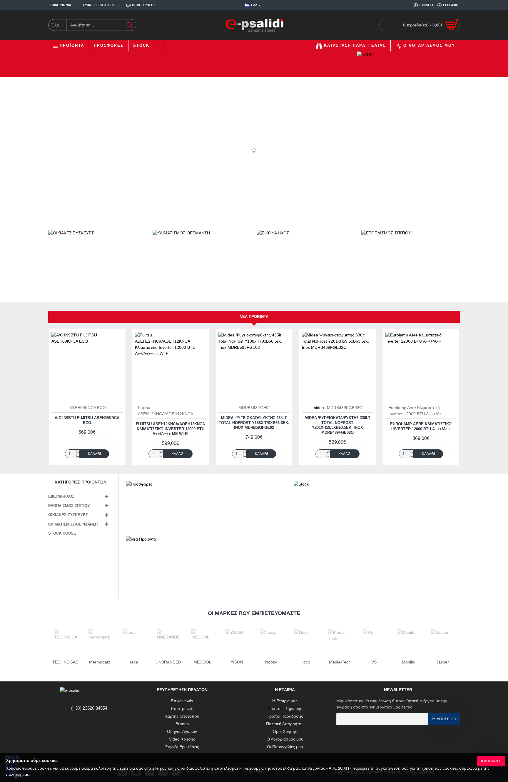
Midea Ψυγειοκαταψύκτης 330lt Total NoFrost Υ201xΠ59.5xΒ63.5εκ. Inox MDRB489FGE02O (337, 425)
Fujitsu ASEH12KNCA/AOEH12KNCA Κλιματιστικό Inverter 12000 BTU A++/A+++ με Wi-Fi (170, 429)
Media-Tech (340, 662)
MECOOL (202, 662)
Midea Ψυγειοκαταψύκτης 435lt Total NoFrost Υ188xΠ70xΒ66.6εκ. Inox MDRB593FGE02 (254, 423)
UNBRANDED (168, 662)
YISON (236, 662)
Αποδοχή (493, 761)
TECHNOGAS (65, 662)
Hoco (305, 662)
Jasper (442, 662)
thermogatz (99, 662)
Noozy (271, 662)
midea (318, 407)
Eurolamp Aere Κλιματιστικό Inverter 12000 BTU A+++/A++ (421, 426)
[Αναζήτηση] (129, 25)
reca (134, 662)
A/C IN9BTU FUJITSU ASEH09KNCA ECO (87, 420)
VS (374, 662)
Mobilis (408, 662)
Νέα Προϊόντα (254, 316)
